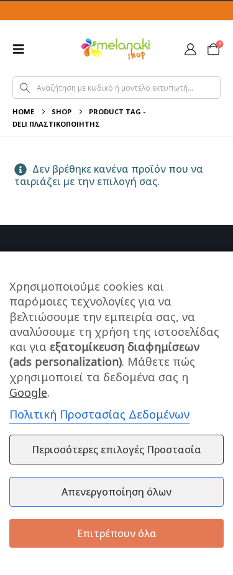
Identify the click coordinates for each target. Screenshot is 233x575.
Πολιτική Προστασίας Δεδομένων (99, 414)
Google (28, 392)
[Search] (25, 87)
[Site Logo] (115, 49)
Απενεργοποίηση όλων (116, 492)
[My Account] (190, 49)
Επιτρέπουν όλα (117, 533)
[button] (22, 49)
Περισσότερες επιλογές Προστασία (116, 449)
